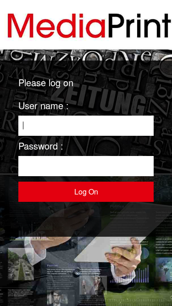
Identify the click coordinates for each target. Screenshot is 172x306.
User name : (43, 105)
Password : (40, 145)
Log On (86, 191)
